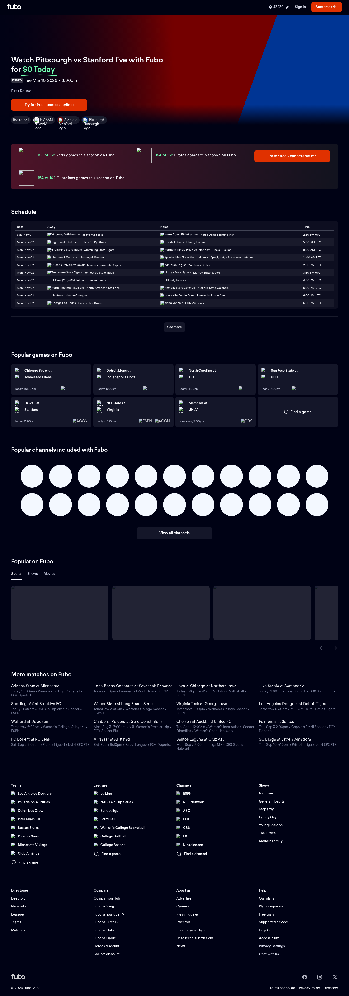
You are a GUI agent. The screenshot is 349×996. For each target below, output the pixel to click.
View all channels (174, 533)
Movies (49, 574)
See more (174, 327)
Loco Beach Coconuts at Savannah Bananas (133, 686)
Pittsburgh (97, 120)
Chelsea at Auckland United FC (204, 721)
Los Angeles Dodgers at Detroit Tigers (293, 703)
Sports (16, 574)
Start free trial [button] (327, 7)
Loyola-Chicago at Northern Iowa (206, 686)
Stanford (71, 120)
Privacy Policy (309, 988)
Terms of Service (282, 988)
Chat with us (269, 954)
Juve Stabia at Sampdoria (281, 686)
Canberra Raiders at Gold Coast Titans (128, 721)
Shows (32, 574)
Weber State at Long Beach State (123, 703)
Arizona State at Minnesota (35, 686)
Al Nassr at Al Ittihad (112, 739)
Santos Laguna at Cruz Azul (201, 739)
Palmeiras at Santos (276, 721)
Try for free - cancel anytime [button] (49, 105)
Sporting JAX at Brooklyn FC (36, 703)
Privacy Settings (272, 946)
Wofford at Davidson (29, 721)
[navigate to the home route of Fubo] (14, 7)
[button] (322, 648)
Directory (331, 988)
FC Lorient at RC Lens (30, 739)
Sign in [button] (300, 7)
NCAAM (46, 120)
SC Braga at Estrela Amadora (285, 739)
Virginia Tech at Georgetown (201, 703)
